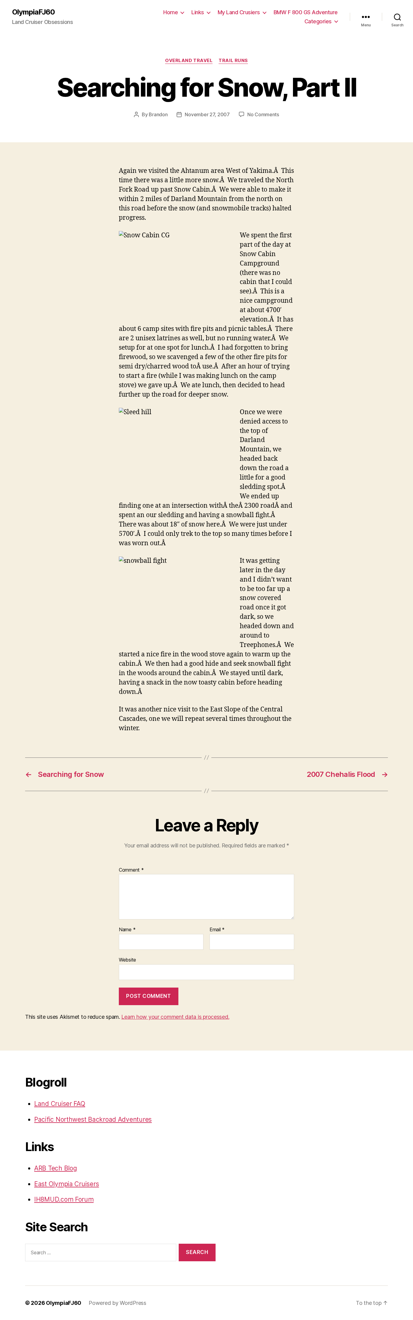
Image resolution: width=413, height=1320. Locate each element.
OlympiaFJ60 (33, 12)
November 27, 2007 (207, 114)
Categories (318, 21)
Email (217, 929)
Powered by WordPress (117, 1303)
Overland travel (189, 60)
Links (197, 12)
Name (127, 929)
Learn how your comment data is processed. (175, 1017)
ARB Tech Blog (55, 1168)
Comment (131, 870)
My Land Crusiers (239, 12)
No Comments (263, 114)
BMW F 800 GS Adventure (306, 12)
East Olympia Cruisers (66, 1184)
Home (170, 12)
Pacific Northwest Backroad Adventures (93, 1119)
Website (127, 959)
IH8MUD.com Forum (64, 1199)
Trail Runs (233, 60)
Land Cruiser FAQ (59, 1103)
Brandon (158, 114)
